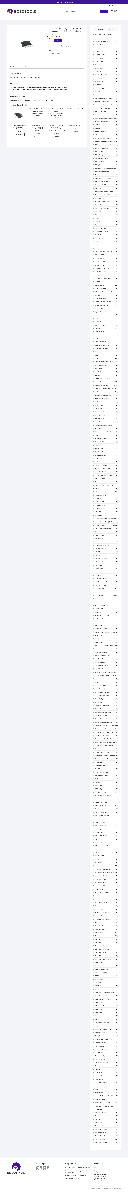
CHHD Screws (99, 245)
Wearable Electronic (100, 1112)
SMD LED (98, 982)
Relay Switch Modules (101, 902)
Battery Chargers (100, 155)
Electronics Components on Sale (104, 402)
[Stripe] (48, 1167)
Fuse (96, 435)
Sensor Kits (98, 942)
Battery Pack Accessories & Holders (105, 168)
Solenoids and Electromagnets (103, 1006)
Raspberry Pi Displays (101, 882)
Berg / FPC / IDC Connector (103, 178)
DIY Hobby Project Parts (102, 335)
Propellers (98, 839)
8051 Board (98, 91)
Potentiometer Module (101, 812)
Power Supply (99, 829)
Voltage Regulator (100, 1099)
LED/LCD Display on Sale (102, 558)
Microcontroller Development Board (105, 632)
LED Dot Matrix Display (101, 548)
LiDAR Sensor (99, 565)
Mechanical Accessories (102, 615)
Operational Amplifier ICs (102, 705)
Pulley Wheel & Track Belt (102, 846)
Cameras (97, 218)
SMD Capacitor (99, 976)
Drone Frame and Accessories (103, 345)
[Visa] (41, 1167)
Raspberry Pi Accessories (102, 869)
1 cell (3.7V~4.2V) (100, 45)
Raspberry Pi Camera (101, 876)
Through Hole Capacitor (101, 1056)
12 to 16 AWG (99, 58)
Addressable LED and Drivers (103, 98)
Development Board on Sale (103, 302)
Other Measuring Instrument (103, 752)
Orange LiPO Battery (101, 715)
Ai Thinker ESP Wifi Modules (103, 108)
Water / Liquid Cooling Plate (102, 1102)
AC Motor (97, 95)
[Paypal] (44, 1167)
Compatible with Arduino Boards (104, 268)
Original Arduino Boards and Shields (105, 742)
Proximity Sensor (100, 842)
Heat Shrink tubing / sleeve (102, 468)
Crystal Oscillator (100, 285)
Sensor (97, 936)
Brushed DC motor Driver (102, 201)
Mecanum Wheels (100, 608)
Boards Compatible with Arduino (104, 191)
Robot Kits (98, 922)
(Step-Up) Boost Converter (102, 41)
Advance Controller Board (102, 101)
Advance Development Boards (103, 105)
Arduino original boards (101, 121)
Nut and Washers (100, 679)
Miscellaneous (99, 639)
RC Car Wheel (99, 889)
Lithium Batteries (99, 588)
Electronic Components (101, 385)
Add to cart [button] (18, 134)
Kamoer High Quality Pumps (103, 528)
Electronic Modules (100, 392)
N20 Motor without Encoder (102, 669)
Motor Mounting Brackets (102, 652)
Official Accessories (100, 689)
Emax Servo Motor (100, 405)
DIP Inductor (98, 321)
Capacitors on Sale (100, 228)
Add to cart (58, 41)
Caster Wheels (99, 238)
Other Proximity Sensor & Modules (105, 755)
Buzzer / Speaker (100, 205)
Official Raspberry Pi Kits (102, 695)
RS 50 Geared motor (101, 929)
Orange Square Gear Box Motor (104, 739)
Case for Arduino (99, 235)
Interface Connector (100, 495)
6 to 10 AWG (98, 85)
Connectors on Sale (100, 272)
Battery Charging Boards (102, 158)
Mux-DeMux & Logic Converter (104, 659)
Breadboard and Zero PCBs (103, 195)
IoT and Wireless (99, 508)
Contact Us (34, 18)
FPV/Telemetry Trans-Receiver (104, 432)
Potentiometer (99, 809)
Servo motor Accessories (102, 949)
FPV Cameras (99, 428)
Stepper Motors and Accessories (104, 1029)
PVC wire (97, 859)
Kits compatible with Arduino (103, 532)
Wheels (97, 1116)
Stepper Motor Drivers (101, 1026)
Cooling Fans (98, 275)
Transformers (98, 1066)
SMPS (97, 989)
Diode (96, 318)
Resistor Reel (99, 909)
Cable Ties (98, 211)
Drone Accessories (100, 342)
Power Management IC (101, 826)
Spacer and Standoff (100, 1016)
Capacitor (97, 221)
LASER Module (99, 535)
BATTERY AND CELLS (101, 148)
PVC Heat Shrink (99, 856)
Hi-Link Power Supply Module (103, 475)
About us (18, 18)
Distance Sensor (99, 332)
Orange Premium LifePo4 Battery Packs (106, 725)
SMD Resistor (99, 986)
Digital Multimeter (100, 308)
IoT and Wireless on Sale (102, 512)
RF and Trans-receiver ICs (102, 912)
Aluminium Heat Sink (101, 111)
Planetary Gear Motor (101, 802)
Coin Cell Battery (99, 258)
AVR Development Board (102, 138)
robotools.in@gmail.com (73, 1178)
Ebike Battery (98, 372)
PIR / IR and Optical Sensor (103, 795)
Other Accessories (100, 749)
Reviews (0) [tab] (23, 67)
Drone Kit (97, 352)
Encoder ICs (98, 408)
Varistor (97, 1089)
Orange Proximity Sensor (102, 729)
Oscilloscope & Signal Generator (104, 745)
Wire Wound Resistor (101, 1132)
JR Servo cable (99, 525)
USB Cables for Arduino (101, 1086)
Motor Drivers (99, 649)
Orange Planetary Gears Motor (103, 722)
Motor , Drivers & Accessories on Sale (106, 645)
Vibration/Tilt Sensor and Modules (104, 1096)
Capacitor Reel (99, 225)
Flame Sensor (99, 422)
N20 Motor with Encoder (102, 665)
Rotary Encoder (99, 926)
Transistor (97, 1069)
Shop (26, 18)
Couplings (97, 282)
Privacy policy (98, 1180)
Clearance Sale (99, 248)
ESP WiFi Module (100, 415)
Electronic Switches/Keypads (103, 395)
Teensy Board (99, 1036)
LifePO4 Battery (99, 568)
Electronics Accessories (102, 398)
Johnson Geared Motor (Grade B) (104, 522)
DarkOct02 (92, 1188)
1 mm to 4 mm (99, 48)
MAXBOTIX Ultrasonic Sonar (103, 602)
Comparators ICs (100, 265)
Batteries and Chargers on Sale (104, 145)
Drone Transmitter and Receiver (104, 362)
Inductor (97, 492)
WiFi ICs (97, 1119)
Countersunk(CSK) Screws (102, 278)
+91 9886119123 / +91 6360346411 (76, 1176)
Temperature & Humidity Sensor (104, 1039)
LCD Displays (99, 538)
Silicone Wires (99, 966)
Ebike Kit (97, 375)
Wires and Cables (100, 1139)
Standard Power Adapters (102, 1022)
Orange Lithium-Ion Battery (102, 719)
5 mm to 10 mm (99, 81)
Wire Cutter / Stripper (101, 1126)
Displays (97, 328)
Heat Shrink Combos (101, 465)
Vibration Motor (99, 1092)
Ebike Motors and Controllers (103, 378)
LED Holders (98, 552)
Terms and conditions (100, 1178)
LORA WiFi (98, 599)
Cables (97, 215)
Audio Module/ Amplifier (101, 131)
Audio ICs (57, 53)
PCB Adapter (98, 782)
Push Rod (97, 852)
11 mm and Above (100, 54)
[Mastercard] (37, 1167)
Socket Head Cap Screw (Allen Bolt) (105, 992)
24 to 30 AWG (99, 68)
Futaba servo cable (100, 438)
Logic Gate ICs (99, 595)
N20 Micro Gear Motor (101, 662)
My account (117, 5)
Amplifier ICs (98, 115)
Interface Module (99, 502)
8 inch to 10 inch (99, 88)
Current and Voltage (100, 288)
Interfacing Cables (100, 505)
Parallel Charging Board (101, 775)
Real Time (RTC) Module (102, 892)
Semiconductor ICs (100, 932)
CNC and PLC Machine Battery (104, 255)
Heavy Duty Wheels (100, 472)
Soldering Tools (99, 1002)
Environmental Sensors (101, 412)
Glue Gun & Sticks (100, 452)
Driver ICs (98, 338)
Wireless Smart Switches (102, 1136)
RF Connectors (99, 916)
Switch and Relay (100, 1032)
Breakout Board (99, 198)
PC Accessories (99, 779)
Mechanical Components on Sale (104, 619)
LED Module (98, 555)
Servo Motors (99, 956)
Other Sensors (99, 762)
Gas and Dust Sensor (101, 442)
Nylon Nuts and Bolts (101, 685)
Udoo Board (98, 1072)
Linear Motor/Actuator (101, 578)
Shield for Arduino (100, 962)
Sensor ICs (98, 939)
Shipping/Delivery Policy (100, 1176)
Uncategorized (99, 1079)
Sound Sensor (99, 1012)
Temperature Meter (100, 1042)
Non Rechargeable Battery (102, 675)
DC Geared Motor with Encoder (104, 292)
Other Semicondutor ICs (102, 759)
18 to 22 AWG (99, 61)
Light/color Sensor (100, 572)
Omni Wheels (99, 702)
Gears (96, 445)
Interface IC (98, 498)
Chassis (97, 241)
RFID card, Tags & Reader (102, 919)
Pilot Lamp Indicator (100, 792)
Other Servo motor (100, 765)
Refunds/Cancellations (100, 1174)
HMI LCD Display (100, 478)
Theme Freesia (106, 1188)
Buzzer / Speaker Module (102, 208)
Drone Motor (98, 355)
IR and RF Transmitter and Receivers (105, 518)
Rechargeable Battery (101, 896)
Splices (97, 1019)
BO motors (98, 188)
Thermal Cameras (100, 1046)
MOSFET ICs (99, 642)
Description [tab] (13, 67)
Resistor (97, 906)
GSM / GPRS (99, 458)
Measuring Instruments (101, 605)
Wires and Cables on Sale (102, 1142)
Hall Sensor (98, 462)
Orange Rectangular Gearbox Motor (105, 732)
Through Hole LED (100, 1059)
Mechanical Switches (101, 622)
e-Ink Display (98, 368)
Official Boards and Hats (102, 692)
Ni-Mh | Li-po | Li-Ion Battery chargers (105, 672)
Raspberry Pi (98, 862)
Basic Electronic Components (103, 141)
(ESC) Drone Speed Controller (103, 34)
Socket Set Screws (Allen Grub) (104, 996)
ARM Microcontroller (101, 125)
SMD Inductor (99, 979)
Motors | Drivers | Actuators (103, 655)
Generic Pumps (99, 448)
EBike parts (98, 382)
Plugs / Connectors (100, 805)
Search (104, 11)
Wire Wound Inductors (101, 1129)
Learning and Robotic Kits (102, 545)
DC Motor (97, 295)
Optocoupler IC (99, 709)
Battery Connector (100, 161)
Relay (96, 899)
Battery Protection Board (102, 171)
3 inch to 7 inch (99, 78)
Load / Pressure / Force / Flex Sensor (105, 592)
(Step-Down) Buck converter (103, 38)
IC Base (97, 482)
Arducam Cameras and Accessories (105, 118)
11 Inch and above (100, 51)
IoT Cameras (98, 515)
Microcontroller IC (100, 635)
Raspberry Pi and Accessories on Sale (106, 872)
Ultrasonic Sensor (100, 1076)
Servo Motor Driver (100, 952)
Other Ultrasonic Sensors (102, 769)
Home (10, 18)
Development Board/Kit (101, 305)
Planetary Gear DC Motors (102, 799)
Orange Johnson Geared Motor (104, 712)
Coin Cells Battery (100, 261)
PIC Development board (101, 789)
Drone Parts (98, 358)
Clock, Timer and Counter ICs (103, 251)
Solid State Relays (100, 1009)
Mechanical (98, 612)
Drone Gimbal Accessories (102, 348)
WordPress (118, 1188)
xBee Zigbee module (100, 1146)
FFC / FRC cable (99, 418)
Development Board (100, 298)
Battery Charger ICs (100, 151)
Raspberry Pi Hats (100, 886)
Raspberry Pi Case (100, 879)
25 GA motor (98, 71)
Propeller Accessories (101, 835)
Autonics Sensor (99, 135)
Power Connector (100, 822)
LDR (96, 542)
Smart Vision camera (101, 972)
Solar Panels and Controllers (103, 999)
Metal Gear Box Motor (101, 629)
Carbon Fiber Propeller (101, 231)
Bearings (97, 175)
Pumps (97, 849)
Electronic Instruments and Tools (104, 388)
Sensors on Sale (99, 946)
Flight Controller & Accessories (103, 425)
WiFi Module (98, 1122)
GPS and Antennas (100, 455)
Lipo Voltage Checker (101, 585)
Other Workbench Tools (101, 772)
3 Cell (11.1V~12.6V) (101, 75)
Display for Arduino (100, 325)
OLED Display (99, 699)
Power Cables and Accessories (104, 819)
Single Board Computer (101, 969)
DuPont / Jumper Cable (101, 365)
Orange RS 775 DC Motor (102, 735)
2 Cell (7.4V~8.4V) (100, 65)
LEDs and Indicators (100, 562)
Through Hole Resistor (101, 1062)
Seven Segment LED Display (103, 959)
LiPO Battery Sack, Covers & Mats (105, 582)
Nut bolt (97, 682)
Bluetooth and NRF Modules (103, 185)
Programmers (99, 832)
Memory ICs (98, 625)
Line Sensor (98, 575)
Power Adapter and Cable (102, 815)
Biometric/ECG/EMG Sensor (103, 181)
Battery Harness (99, 165)
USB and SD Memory (101, 1082)
